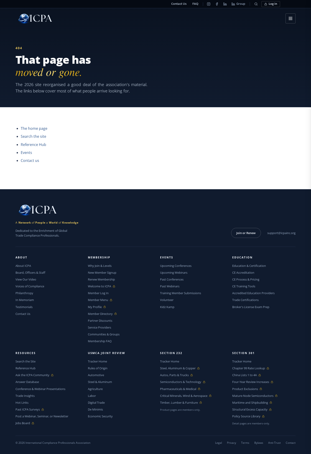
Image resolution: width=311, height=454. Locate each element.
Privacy (231, 443)
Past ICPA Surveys (27, 409)
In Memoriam (24, 300)
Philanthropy (24, 293)
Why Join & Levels (100, 266)
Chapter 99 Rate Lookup (248, 368)
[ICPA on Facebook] (217, 4)
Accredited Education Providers (253, 293)
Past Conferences (172, 279)
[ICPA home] (33, 18)
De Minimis (95, 409)
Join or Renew (246, 233)
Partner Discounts (100, 321)
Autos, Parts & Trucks (174, 375)
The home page (34, 128)
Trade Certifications (245, 300)
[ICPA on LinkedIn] (225, 4)
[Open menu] (291, 18)
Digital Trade (96, 402)
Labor (92, 396)
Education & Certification (249, 266)
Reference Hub (33, 144)
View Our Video (25, 279)
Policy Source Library (246, 416)
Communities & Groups (104, 334)
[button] (256, 4)
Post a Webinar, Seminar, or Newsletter (41, 416)
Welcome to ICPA (99, 286)
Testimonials (24, 307)
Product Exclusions (245, 389)
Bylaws (258, 443)
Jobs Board (26, 423)
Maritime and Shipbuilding (250, 402)
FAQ (195, 4)
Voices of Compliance (29, 286)
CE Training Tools (243, 286)
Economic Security (100, 416)
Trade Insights (25, 396)
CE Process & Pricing (245, 279)
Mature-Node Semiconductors (252, 396)
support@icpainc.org (281, 233)
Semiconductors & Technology (180, 382)
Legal (218, 443)
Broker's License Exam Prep (250, 307)
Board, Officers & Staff (30, 272)
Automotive (96, 375)
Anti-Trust (274, 443)
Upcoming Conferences (175, 266)
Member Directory (100, 314)
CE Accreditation (243, 272)
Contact (291, 443)
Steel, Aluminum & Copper (178, 368)
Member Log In (98, 293)
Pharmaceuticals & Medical (178, 389)
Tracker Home (97, 361)
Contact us (30, 160)
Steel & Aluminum (100, 382)
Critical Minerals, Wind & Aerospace (183, 396)
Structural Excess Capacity (250, 409)
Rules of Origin (97, 368)
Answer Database (27, 382)
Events (26, 152)
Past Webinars (169, 286)
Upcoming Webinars (173, 272)
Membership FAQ (100, 341)
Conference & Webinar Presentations (40, 389)
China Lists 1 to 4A (244, 375)
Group (240, 4)
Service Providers (99, 327)
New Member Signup (102, 272)
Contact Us (178, 4)
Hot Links (21, 402)
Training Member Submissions (180, 293)
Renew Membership (101, 279)
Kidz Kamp (167, 307)
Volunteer (166, 300)
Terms (245, 443)
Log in (273, 4)
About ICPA (23, 266)
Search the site (33, 136)
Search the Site (25, 361)
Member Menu (98, 300)
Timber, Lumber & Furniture (179, 402)
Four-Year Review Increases (250, 382)
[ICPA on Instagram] (208, 4)
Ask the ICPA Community (32, 375)
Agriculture (95, 389)
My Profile (98, 307)
